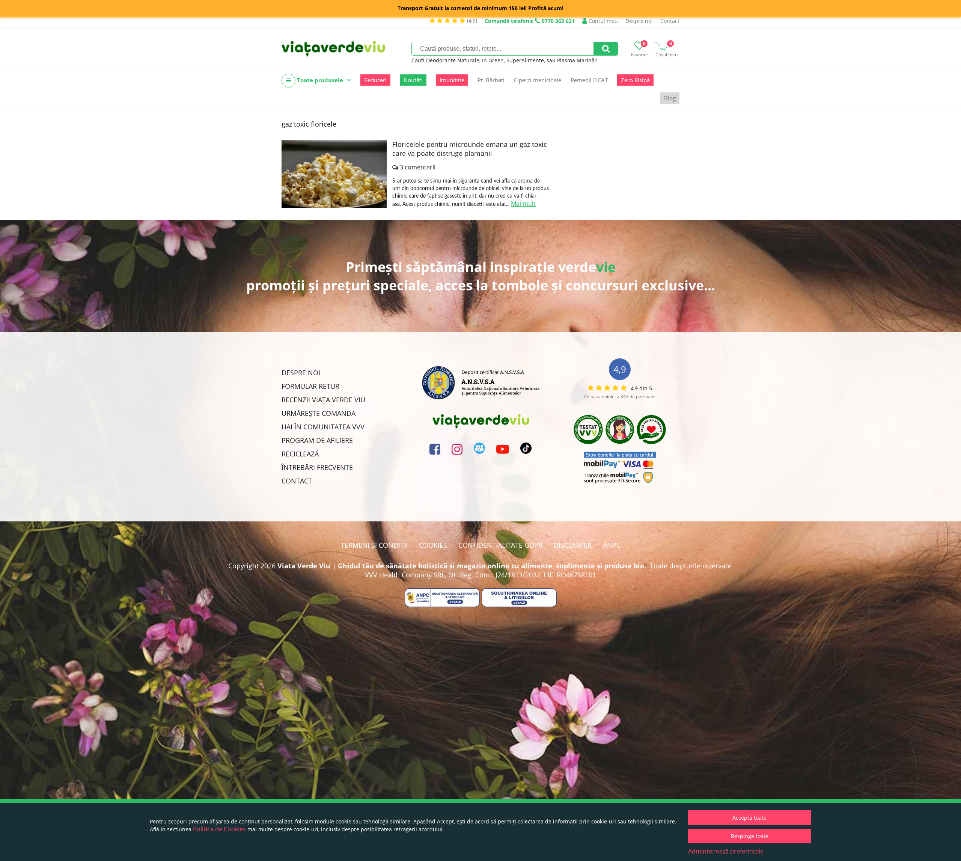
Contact (669, 20)
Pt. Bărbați (491, 80)
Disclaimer (573, 545)
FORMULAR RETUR (310, 386)
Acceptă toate (749, 817)
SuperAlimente (525, 60)
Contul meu (602, 20)
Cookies (433, 545)
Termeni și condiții (374, 545)
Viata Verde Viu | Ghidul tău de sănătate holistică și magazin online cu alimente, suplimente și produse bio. (461, 565)
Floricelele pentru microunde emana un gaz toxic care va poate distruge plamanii (469, 149)
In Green (493, 60)
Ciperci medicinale (537, 80)
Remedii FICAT (589, 80)
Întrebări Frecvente (317, 467)
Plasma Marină (576, 60)
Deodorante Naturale (452, 60)
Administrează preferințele (726, 851)
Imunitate (452, 80)
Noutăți (413, 80)
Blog (670, 98)
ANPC (612, 545)
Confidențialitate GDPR (500, 545)
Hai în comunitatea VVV (323, 426)
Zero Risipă (635, 80)
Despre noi (639, 20)
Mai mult (523, 203)
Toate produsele (320, 80)
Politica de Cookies (219, 829)
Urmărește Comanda (318, 413)
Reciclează (300, 453)
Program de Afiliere (317, 440)
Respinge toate (749, 836)
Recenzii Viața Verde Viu (323, 399)
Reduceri (375, 80)
